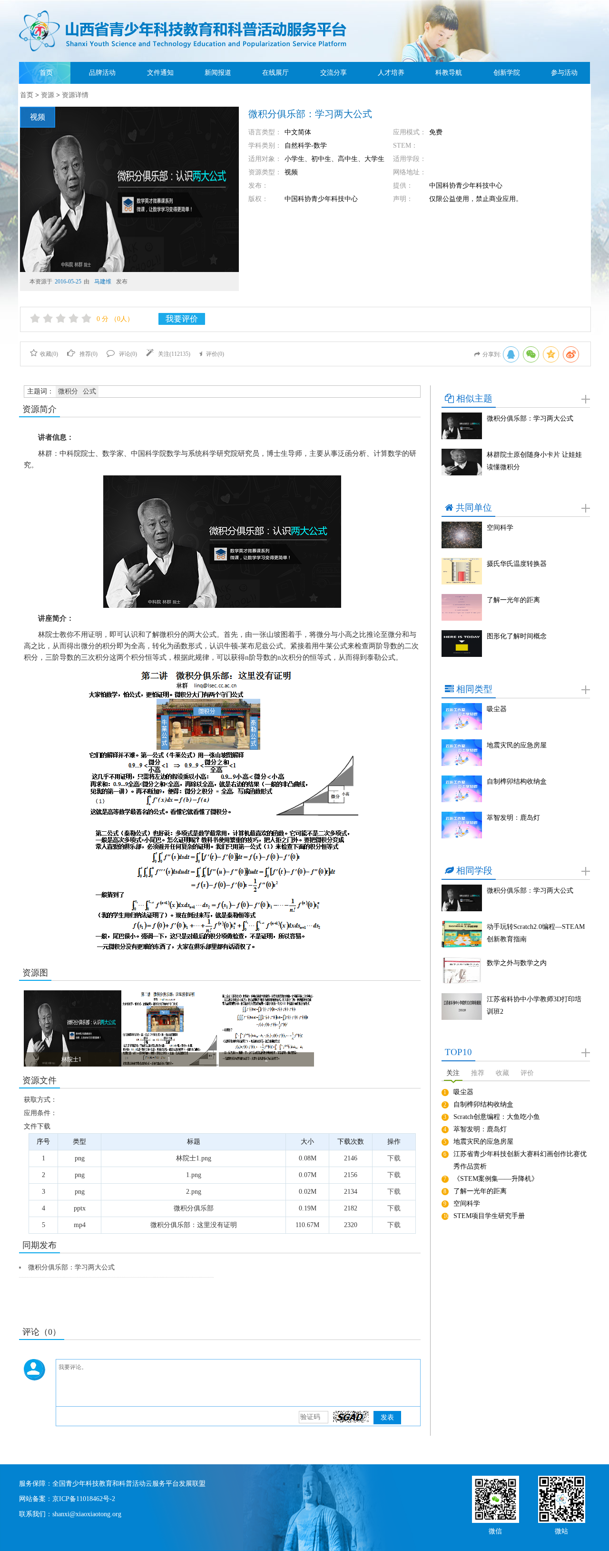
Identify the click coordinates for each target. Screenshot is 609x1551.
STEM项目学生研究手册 (489, 1215)
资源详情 (75, 95)
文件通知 (160, 72)
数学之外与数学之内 (517, 963)
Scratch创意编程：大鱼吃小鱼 (496, 1116)
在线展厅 (275, 72)
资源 (47, 95)
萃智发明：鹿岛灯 (513, 817)
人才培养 (391, 72)
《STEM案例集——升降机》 (495, 1178)
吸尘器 (497, 709)
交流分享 (333, 72)
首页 (46, 72)
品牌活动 (102, 72)
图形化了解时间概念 (517, 636)
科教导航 (448, 72)
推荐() (88, 354)
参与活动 (564, 72)
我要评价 (182, 318)
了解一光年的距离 (513, 600)
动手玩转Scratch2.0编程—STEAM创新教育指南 (536, 933)
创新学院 (506, 72)
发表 (387, 1417)
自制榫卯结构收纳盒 (517, 781)
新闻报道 (218, 72)
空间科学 (500, 527)
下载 (394, 1158)
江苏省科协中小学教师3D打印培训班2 (534, 1005)
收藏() (49, 354)
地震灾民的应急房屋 (517, 745)
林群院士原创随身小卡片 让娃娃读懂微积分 (534, 461)
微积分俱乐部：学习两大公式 (71, 1267)
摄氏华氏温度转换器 (517, 563)
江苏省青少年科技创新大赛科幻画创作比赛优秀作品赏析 (520, 1160)
